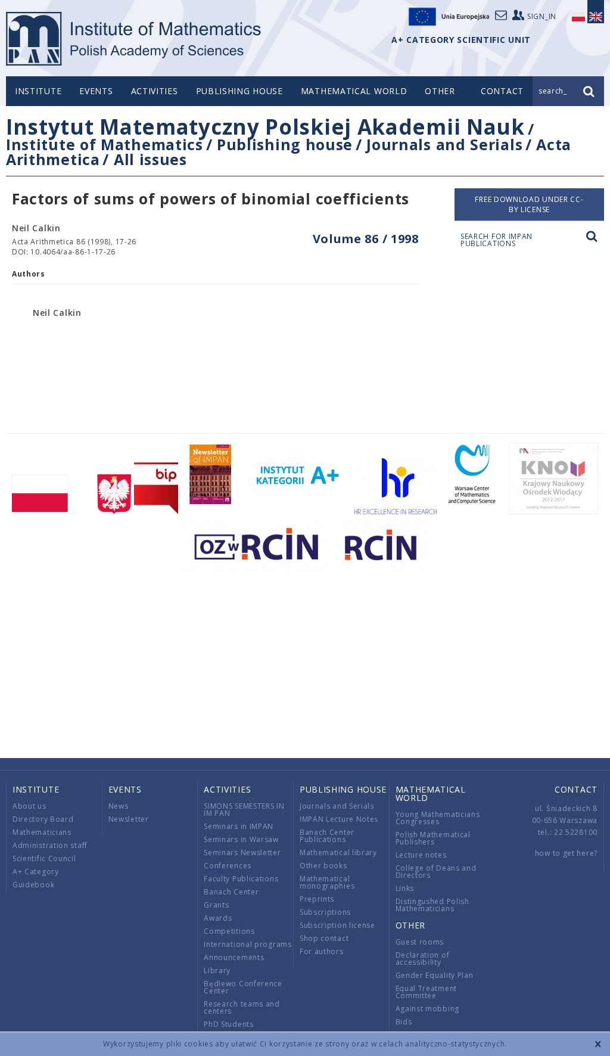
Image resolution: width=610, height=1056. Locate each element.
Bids (404, 1022)
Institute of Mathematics (104, 144)
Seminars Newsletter (242, 852)
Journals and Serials (444, 144)
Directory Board (43, 819)
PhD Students (228, 1024)
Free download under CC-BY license (529, 204)
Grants (216, 905)
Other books (323, 866)
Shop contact (324, 938)
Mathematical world (354, 91)
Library (217, 970)
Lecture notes (421, 855)
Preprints (317, 899)
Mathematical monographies (327, 882)
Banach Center (231, 892)
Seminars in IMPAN (238, 826)
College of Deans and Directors (436, 871)
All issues (150, 159)
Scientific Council (44, 858)
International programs (247, 944)
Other (440, 91)
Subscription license (337, 925)
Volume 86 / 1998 (366, 239)
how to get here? (566, 853)
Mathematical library (338, 852)
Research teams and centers (242, 1007)
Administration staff (50, 845)
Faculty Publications (241, 879)
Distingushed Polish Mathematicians (432, 905)
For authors (322, 951)
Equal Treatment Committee (427, 992)
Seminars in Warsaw (241, 839)
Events (96, 91)
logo (134, 39)
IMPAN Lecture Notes (339, 819)
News (118, 806)
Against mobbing (428, 1009)
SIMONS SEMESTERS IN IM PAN (244, 809)
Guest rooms (420, 942)
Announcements (234, 957)
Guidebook (33, 885)
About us (29, 806)
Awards (218, 918)
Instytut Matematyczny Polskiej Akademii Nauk (265, 127)
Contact (576, 789)
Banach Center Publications (327, 835)
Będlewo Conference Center (243, 987)
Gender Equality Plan (435, 975)
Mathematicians (42, 832)
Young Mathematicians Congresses (438, 818)
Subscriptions (325, 912)
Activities (154, 91)
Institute (38, 91)
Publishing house (239, 91)
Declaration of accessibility (423, 958)
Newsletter (128, 819)
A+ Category (36, 871)
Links (405, 888)
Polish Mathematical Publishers (433, 838)
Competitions (229, 931)
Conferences (227, 866)
